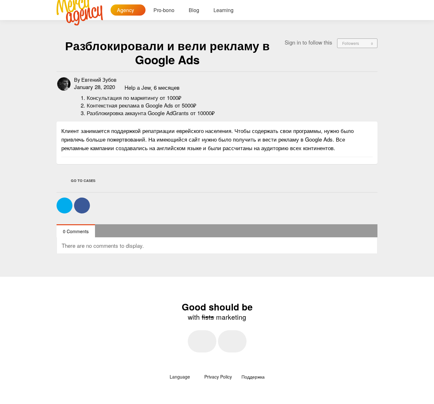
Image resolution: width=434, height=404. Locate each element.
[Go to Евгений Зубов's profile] (64, 84)
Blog (194, 10)
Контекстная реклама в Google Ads (131, 105)
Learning (224, 10)
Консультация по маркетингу (123, 97)
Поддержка (253, 376)
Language (180, 376)
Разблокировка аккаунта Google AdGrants (138, 113)
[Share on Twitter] (64, 205)
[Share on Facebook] (82, 205)
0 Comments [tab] (76, 231)
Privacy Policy (218, 376)
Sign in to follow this (308, 42)
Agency (126, 10)
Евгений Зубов (99, 79)
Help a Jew (138, 88)
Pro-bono (163, 10)
